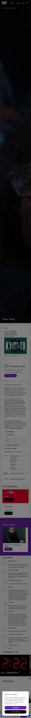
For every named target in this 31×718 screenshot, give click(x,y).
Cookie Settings (15, 712)
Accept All (15, 707)
